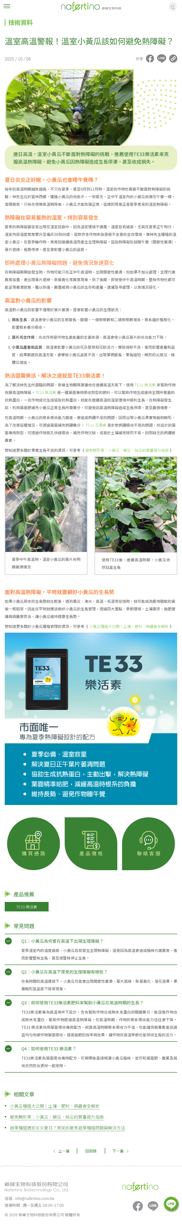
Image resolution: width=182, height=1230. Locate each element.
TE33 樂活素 (146, 385)
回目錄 (91, 1151)
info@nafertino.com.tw (34, 1198)
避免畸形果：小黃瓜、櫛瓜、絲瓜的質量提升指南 (127, 450)
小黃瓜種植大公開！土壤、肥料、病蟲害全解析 (129, 626)
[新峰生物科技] (91, 6)
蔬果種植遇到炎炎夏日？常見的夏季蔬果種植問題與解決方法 (67, 1128)
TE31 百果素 (95, 425)
